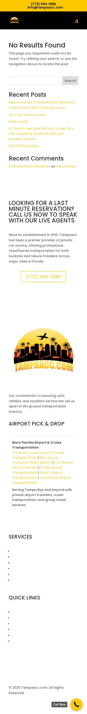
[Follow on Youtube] (39, 522)
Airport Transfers (26, 551)
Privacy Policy (23, 635)
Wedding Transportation (32, 557)
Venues (18, 624)
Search (70, 81)
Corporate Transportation (33, 563)
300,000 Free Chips (24, 146)
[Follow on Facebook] (12, 522)
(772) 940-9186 (43, 277)
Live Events (20, 580)
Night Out (19, 568)
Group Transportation (30, 574)
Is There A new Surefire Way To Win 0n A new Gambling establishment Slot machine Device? (41, 133)
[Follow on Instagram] (21, 522)
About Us (19, 612)
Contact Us (21, 629)
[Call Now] (76, 704)
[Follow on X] (30, 522)
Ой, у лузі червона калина (27, 114)
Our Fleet (19, 618)
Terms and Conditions (30, 641)
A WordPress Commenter (29, 166)
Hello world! (18, 121)
